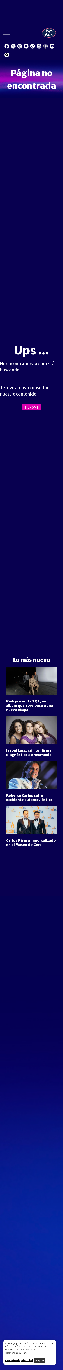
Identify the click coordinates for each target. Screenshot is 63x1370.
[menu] (7, 33)
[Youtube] (26, 46)
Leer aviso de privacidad (19, 1360)
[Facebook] (7, 46)
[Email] (52, 46)
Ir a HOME (31, 407)
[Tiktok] (32, 46)
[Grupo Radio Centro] (39, 46)
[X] (13, 46)
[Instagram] (20, 46)
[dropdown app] (45, 46)
